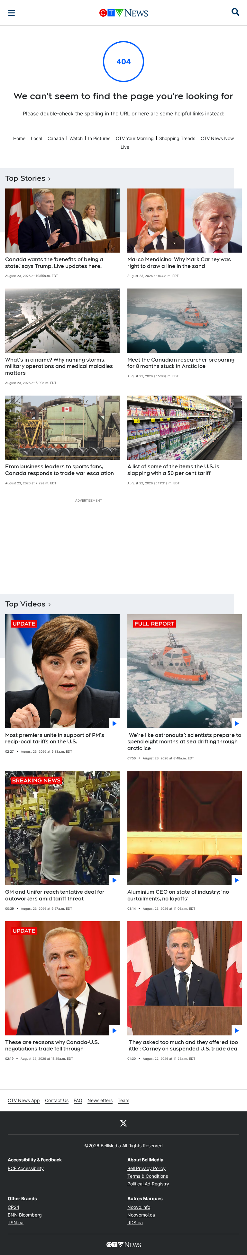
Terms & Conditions (147, 1176)
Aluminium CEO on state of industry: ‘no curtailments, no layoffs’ (178, 895)
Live (125, 147)
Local (36, 138)
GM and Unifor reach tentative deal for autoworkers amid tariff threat (55, 895)
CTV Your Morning (135, 138)
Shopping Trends (177, 138)
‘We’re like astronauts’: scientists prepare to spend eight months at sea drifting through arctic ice (184, 742)
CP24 (13, 1207)
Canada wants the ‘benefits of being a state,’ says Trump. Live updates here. (54, 262)
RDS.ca (135, 1222)
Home (19, 138)
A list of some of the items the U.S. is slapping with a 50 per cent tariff (173, 470)
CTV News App (24, 1100)
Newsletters (100, 1100)
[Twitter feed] (123, 1123)
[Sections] (11, 12)
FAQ (78, 1100)
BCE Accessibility (26, 1168)
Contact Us (57, 1100)
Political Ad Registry (148, 1183)
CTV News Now (217, 138)
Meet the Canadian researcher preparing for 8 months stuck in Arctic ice (180, 363)
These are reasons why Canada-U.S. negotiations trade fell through (52, 1045)
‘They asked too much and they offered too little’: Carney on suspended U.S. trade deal (183, 1045)
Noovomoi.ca (141, 1214)
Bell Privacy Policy (146, 1168)
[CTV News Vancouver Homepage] (123, 13)
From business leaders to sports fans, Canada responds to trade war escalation (59, 470)
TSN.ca (15, 1222)
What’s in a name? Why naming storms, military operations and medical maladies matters (59, 366)
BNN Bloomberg (25, 1214)
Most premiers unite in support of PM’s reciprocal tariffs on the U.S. (54, 738)
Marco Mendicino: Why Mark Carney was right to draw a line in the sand (179, 262)
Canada (56, 138)
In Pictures (99, 138)
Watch (76, 138)
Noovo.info (138, 1207)
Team (123, 1100)
